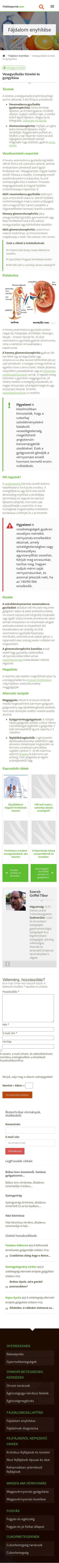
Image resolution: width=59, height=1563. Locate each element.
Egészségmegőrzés (20, 1401)
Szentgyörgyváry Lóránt (21, 1267)
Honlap (6, 1041)
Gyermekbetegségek (22, 1361)
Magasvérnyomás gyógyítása (28, 1491)
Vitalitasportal (13, 6)
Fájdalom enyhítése (21, 1421)
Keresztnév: (13, 1124)
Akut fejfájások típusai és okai (28, 1459)
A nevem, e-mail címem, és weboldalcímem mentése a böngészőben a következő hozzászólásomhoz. (26, 1057)
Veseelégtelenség (12, 660)
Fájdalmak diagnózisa (22, 1428)
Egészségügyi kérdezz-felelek (28, 1393)
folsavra (23, 754)
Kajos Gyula (13, 1297)
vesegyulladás (15, 68)
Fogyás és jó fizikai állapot (25, 1526)
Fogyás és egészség (21, 1519)
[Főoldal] (3, 55)
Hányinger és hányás (34, 120)
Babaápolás (15, 1354)
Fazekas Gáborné (16, 1245)
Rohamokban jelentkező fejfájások (24, 1469)
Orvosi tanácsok (18, 1385)
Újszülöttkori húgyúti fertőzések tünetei (29, 259)
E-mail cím (9, 1033)
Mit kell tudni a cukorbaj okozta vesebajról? (31, 265)
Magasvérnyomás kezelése (26, 1499)
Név (5, 1024)
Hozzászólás (11, 991)
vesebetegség (13, 484)
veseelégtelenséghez (14, 393)
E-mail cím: (12, 1137)
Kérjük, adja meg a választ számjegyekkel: (27, 1077)
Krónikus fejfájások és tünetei (28, 1452)
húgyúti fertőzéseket (39, 680)
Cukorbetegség (18, 1552)
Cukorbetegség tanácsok (24, 1545)
